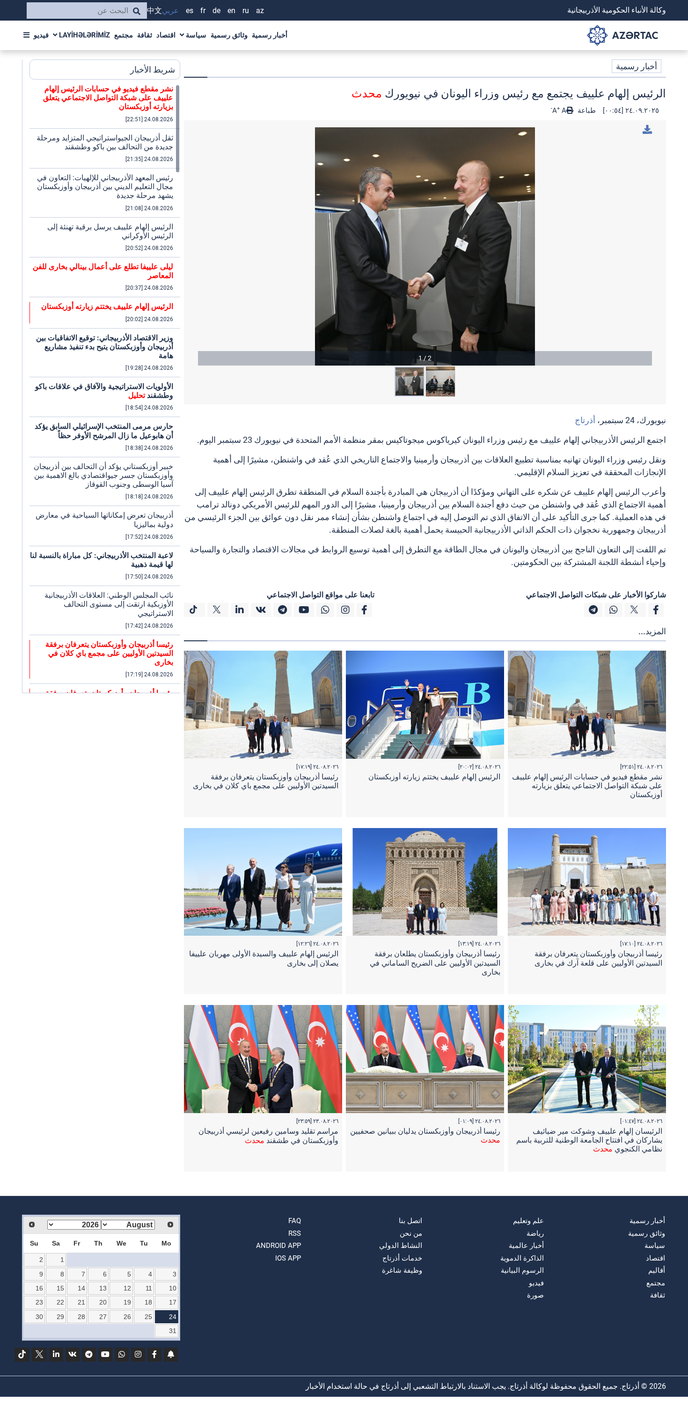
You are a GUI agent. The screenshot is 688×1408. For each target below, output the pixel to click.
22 (60, 1302)
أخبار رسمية (269, 35)
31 (172, 1331)
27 (103, 1316)
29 (60, 1316)
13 (103, 1288)
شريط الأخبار (152, 69)
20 (103, 1302)
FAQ (294, 1221)
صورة (535, 1295)
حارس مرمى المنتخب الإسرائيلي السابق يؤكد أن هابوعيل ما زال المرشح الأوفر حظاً (104, 431)
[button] (425, 246)
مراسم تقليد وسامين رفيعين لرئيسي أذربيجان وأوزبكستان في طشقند (268, 1135)
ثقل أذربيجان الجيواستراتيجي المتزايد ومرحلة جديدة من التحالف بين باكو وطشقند (105, 142)
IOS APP (288, 1258)
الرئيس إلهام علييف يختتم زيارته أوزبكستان (434, 776)
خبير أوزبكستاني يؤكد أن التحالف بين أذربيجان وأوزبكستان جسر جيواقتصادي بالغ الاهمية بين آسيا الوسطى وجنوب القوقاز (103, 475)
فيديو (41, 35)
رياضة (535, 1233)
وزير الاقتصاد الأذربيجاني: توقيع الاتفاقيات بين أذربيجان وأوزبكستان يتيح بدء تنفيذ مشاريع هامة (104, 346)
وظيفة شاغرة (402, 1270)
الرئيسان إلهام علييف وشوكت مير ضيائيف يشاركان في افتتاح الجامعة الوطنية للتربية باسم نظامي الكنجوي (589, 1140)
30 (39, 1316)
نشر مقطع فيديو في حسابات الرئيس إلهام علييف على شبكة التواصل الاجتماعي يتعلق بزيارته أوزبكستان (587, 785)
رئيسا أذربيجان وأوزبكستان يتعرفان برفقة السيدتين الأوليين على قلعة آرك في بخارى (598, 958)
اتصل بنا (410, 1221)
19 (127, 1302)
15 (60, 1288)
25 (148, 1316)
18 (148, 1302)
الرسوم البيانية (522, 1270)
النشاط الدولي (400, 1245)
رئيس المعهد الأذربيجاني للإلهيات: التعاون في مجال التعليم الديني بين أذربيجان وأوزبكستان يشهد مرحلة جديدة (105, 186)
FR (202, 10)
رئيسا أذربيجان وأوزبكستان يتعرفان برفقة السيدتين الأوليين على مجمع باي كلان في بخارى (265, 781)
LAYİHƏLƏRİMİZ (83, 35)
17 (172, 1302)
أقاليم (656, 1270)
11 (149, 1288)
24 (172, 1316)
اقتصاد (166, 35)
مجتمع (123, 35)
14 (81, 1288)
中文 (154, 10)
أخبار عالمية (526, 1245)
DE (216, 10)
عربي (170, 10)
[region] (104, 388)
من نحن (411, 1233)
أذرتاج (585, 420)
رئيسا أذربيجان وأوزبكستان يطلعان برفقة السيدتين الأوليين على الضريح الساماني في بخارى (435, 962)
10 (172, 1288)
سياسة (195, 35)
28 (81, 1316)
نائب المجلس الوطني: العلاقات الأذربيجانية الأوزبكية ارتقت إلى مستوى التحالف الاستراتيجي (108, 604)
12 (127, 1288)
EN (231, 10)
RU (245, 10)
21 (81, 1302)
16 (39, 1288)
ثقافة (144, 35)
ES (189, 10)
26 (127, 1316)
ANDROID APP (278, 1245)
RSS (294, 1233)
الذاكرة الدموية (522, 1258)
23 (39, 1302)
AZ (260, 10)
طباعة (586, 110)
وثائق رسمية (229, 35)
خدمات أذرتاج (402, 1258)
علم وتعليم (528, 1221)
